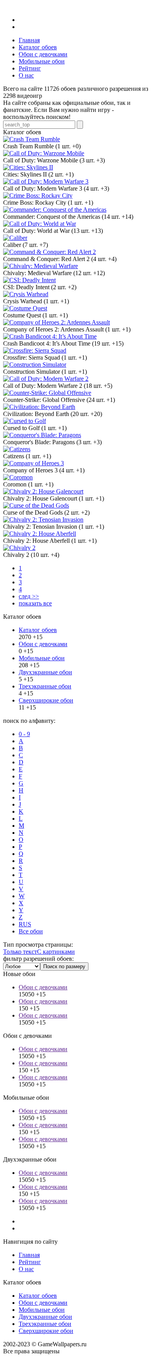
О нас (26, 1269)
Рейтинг (30, 1262)
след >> (29, 596)
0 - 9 (24, 734)
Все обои (31, 931)
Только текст (20, 951)
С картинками (56, 951)
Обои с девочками (43, 644)
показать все (35, 603)
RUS (25, 924)
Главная (29, 1255)
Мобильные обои (42, 658)
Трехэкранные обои (45, 686)
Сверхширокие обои (46, 700)
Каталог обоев (38, 630)
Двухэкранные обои (45, 672)
